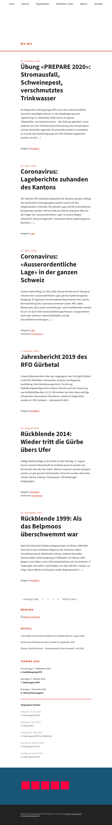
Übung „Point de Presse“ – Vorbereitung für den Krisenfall (47, 648)
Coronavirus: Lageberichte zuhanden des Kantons (54, 179)
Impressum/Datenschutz (30, 816)
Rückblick (34, 148)
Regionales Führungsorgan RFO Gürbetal (56, 27)
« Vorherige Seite (31, 599)
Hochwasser (37, 495)
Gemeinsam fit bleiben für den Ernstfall (38, 642)
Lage (32, 233)
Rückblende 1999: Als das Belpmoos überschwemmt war (51, 526)
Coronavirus (37, 334)
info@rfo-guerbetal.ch (73, 814)
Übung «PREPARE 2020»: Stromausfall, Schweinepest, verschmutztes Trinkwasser (56, 83)
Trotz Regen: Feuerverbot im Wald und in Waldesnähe (45, 636)
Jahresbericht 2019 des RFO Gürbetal (54, 361)
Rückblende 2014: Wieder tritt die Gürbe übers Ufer (52, 442)
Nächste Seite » (70, 599)
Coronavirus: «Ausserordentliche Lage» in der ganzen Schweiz (49, 268)
